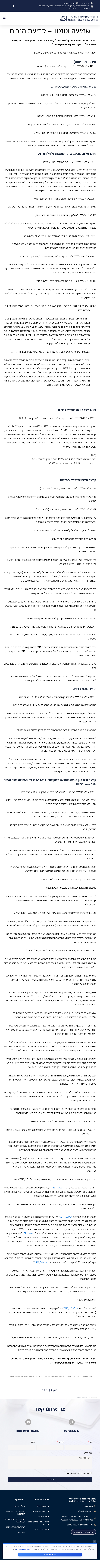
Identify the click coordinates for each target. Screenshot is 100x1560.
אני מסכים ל (77, 1473)
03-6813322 (72, 1431)
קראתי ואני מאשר (50, 1555)
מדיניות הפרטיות (72, 1473)
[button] (4, 18)
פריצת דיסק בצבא (42, 1529)
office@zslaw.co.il (28, 1431)
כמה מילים (88, 1453)
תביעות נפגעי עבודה (41, 1511)
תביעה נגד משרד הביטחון (15, 1527)
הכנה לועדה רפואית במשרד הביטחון (38, 1523)
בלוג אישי (21, 1532)
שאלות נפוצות (19, 1506)
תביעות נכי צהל (43, 1506)
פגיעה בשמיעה (43, 1516)
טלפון (33, 1442)
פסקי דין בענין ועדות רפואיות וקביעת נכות (14, 1520)
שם (90, 1442)
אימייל (61, 1442)
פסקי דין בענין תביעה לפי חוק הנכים (15, 1512)
